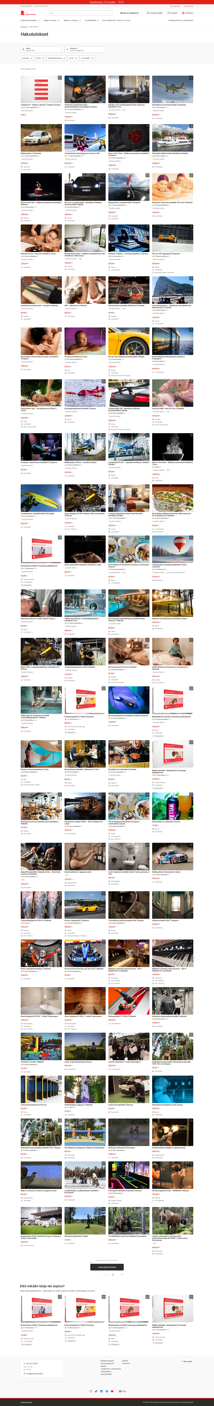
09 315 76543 (32, 1363)
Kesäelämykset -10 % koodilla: (102, 2)
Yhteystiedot (106, 1371)
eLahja (103, 1366)
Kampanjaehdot (107, 1363)
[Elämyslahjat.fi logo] (28, 13)
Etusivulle (24, 27)
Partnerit (126, 1363)
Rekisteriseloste (107, 1361)
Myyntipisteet (106, 1374)
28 (113, 1274)
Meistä (125, 1361)
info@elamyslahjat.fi (34, 1373)
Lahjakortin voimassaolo (111, 1369)
